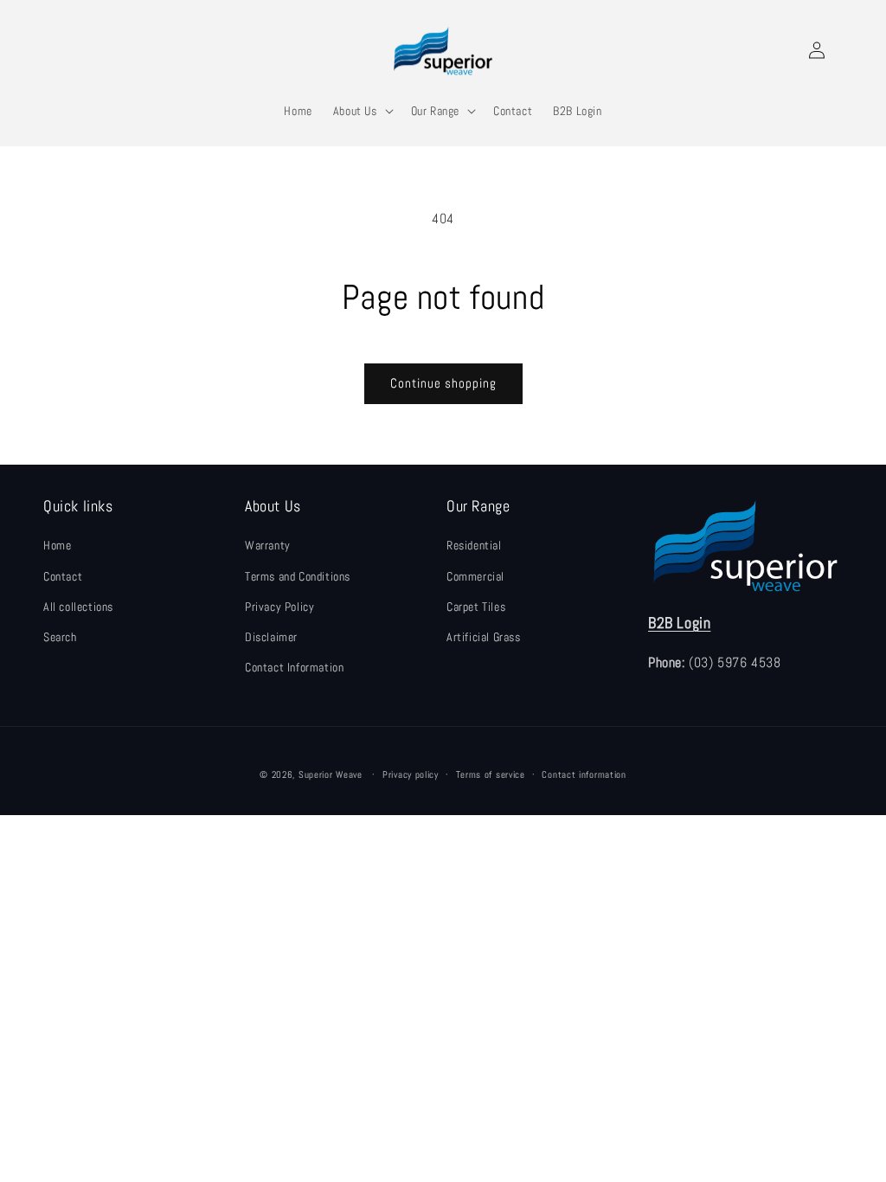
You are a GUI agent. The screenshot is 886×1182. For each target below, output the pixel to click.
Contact (62, 576)
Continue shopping (443, 383)
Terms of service (490, 774)
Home (57, 545)
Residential (474, 545)
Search (60, 637)
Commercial (475, 576)
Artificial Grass (483, 637)
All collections (78, 606)
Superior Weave (331, 774)
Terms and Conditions (297, 576)
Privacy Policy (279, 606)
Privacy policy (410, 774)
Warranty (268, 545)
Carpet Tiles (475, 606)
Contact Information (294, 667)
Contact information (584, 774)
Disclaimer (271, 637)
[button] (362, 111)
